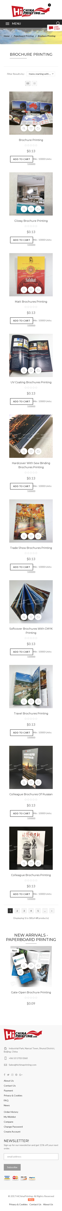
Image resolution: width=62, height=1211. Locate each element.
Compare (8, 1121)
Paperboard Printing (24, 35)
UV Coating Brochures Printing (31, 382)
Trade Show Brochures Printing (31, 547)
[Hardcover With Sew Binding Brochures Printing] (31, 435)
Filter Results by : (16, 73)
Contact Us (10, 1085)
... (45, 911)
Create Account (12, 1131)
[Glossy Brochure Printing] (31, 193)
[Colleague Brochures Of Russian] (31, 767)
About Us (9, 1080)
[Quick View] (24, 128)
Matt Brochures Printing (31, 301)
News (7, 1105)
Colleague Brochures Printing (31, 875)
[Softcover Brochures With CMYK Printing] (31, 601)
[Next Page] (51, 910)
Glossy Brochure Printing (31, 220)
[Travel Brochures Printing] (31, 686)
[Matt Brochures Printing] (31, 274)
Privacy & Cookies (13, 1095)
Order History (11, 1111)
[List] (34, 83)
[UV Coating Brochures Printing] (31, 355)
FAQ (6, 1100)
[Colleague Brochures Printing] (31, 847)
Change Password (13, 1126)
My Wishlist (10, 1116)
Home (7, 35)
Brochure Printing (31, 140)
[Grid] (27, 83)
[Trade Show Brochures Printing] (31, 520)
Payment (8, 1090)
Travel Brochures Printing (31, 713)
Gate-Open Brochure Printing (31, 992)
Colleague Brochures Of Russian (31, 794)
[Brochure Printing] (31, 113)
